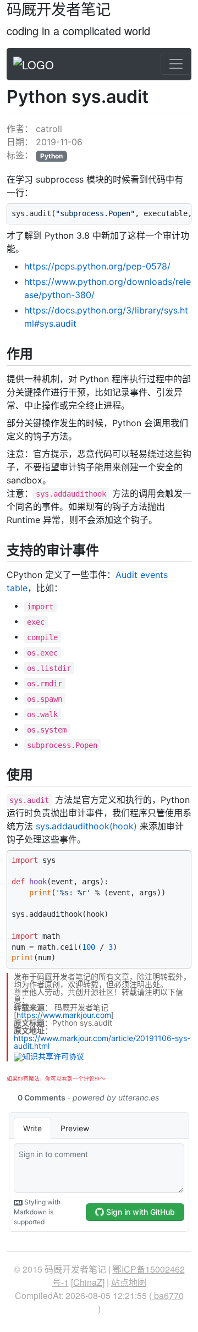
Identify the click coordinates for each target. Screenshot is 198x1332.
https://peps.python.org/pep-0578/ (97, 266)
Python (51, 156)
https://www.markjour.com (63, 1015)
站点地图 (128, 1282)
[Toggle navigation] (176, 64)
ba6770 (168, 1295)
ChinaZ (87, 1282)
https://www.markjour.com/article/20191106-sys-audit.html (102, 1041)
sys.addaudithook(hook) (86, 826)
